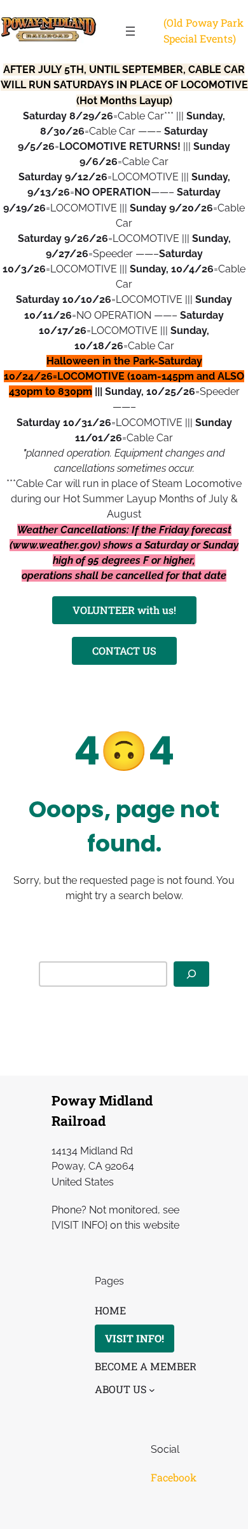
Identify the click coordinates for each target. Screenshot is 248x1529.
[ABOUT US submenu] (152, 1390)
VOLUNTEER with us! (124, 610)
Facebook (173, 1477)
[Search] (191, 974)
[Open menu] (130, 31)
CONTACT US (124, 650)
